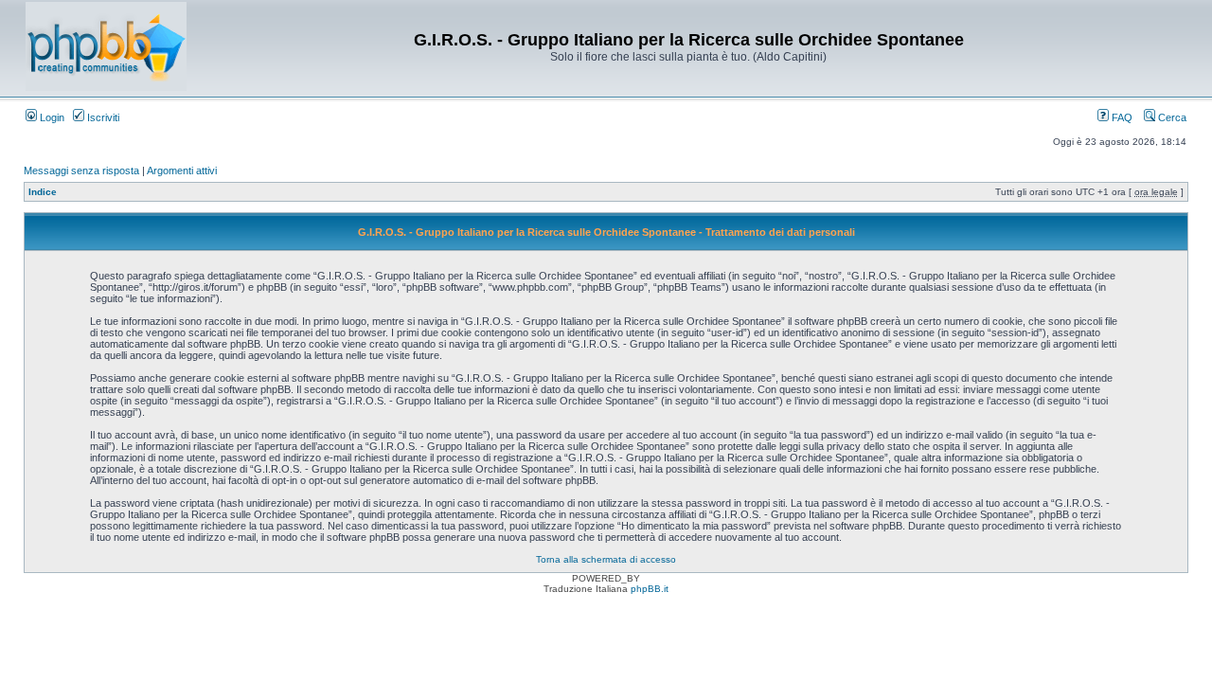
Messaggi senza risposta (81, 170)
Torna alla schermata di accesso (606, 559)
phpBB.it (649, 588)
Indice (42, 192)
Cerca (1170, 117)
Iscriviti (101, 117)
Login (50, 117)
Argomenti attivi (182, 170)
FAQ (1120, 117)
